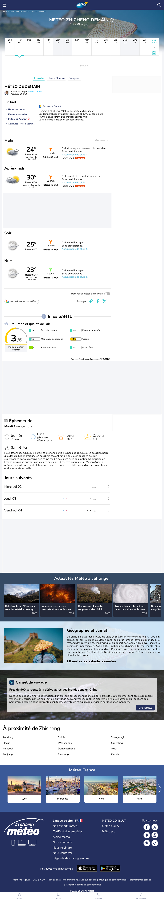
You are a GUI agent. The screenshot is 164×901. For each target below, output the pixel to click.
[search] (159, 4)
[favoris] (112, 20)
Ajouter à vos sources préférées (23, 301)
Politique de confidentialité (112, 879)
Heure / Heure (56, 78)
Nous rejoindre (62, 848)
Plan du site (54, 879)
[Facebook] (147, 827)
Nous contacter (62, 853)
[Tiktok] (155, 843)
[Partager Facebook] (98, 301)
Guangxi (19, 11)
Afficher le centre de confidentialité (83, 885)
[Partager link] (91, 301)
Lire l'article (145, 708)
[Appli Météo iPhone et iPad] (87, 868)
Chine (12, 11)
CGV (42, 879)
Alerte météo (61, 837)
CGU (35, 879)
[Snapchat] (147, 835)
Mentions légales (21, 879)
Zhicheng (42, 11)
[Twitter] (155, 827)
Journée (39, 78)
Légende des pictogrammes (71, 858)
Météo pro (108, 831)
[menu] (5, 4)
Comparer (74, 78)
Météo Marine (111, 826)
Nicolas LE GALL (36, 91)
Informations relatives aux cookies (79, 879)
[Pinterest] (147, 843)
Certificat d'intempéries (68, 831)
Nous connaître (62, 842)
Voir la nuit (101, 140)
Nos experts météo (65, 826)
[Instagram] (155, 835)
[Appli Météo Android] (110, 868)
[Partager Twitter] (104, 301)
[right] (158, 597)
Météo (5, 11)
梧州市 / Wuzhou (30, 11)
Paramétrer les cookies (140, 880)
